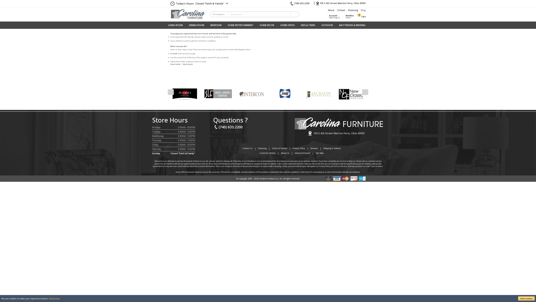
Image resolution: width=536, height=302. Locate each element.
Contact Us (247, 148)
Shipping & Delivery (332, 148)
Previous (171, 92)
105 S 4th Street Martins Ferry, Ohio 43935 (339, 133)
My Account (188, 64)
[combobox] (259, 14)
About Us (285, 153)
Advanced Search (302, 153)
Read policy (54, 298)
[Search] (294, 14)
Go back (173, 53)
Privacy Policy (299, 148)
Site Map (320, 153)
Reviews (314, 148)
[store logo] (188, 14)
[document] (268, 298)
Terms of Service (279, 148)
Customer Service (268, 153)
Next (365, 92)
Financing (262, 148)
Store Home (175, 64)
